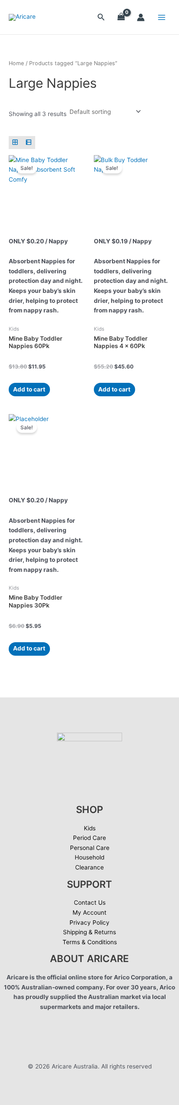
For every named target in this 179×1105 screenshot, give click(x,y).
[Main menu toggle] (161, 17)
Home (16, 63)
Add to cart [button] (29, 389)
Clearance (89, 867)
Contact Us (90, 902)
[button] (101, 17)
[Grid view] (15, 142)
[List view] (29, 142)
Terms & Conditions (90, 942)
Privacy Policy (89, 922)
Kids (90, 828)
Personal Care (89, 847)
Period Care (89, 837)
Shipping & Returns (89, 932)
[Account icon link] (141, 17)
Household (89, 857)
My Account (89, 912)
